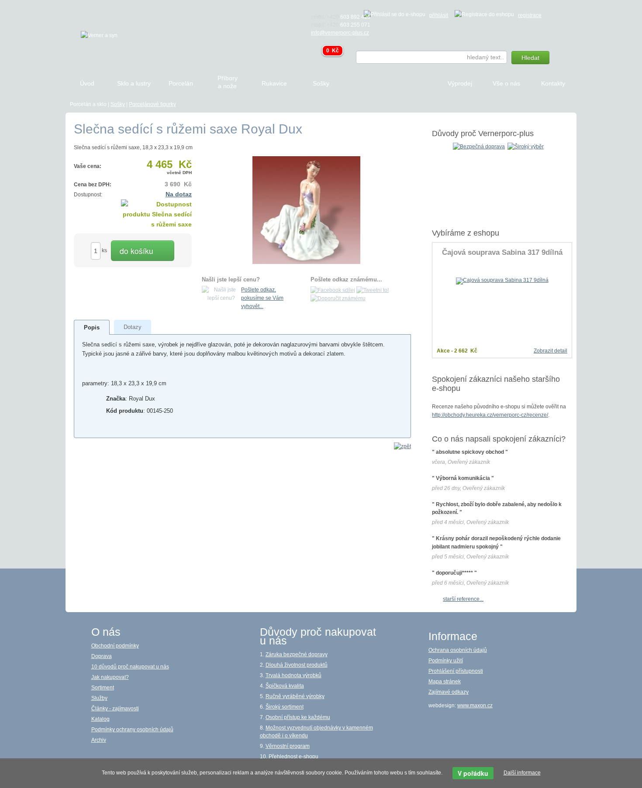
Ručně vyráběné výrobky (295, 696)
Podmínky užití (445, 661)
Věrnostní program (288, 746)
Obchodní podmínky (115, 646)
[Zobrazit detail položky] (502, 281)
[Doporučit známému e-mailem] (338, 298)
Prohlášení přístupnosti (455, 671)
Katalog (100, 719)
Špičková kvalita (285, 686)
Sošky (117, 104)
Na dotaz (179, 194)
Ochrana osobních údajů (457, 650)
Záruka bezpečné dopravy (297, 654)
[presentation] (91, 327)
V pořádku (473, 773)
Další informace (522, 773)
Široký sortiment (285, 707)
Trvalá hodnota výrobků (293, 675)
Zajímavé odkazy (448, 692)
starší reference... (463, 599)
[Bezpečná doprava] (479, 146)
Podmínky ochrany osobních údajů (132, 729)
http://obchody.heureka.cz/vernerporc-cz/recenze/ (490, 415)
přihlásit (438, 15)
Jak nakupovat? (110, 677)
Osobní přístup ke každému (298, 717)
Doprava (101, 656)
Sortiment (102, 688)
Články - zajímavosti (115, 709)
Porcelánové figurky (152, 104)
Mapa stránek (444, 681)
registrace (530, 15)
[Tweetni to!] (372, 290)
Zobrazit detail (550, 351)
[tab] (92, 327)
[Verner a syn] (99, 35)
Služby (99, 698)
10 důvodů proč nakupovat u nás (130, 667)
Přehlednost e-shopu (293, 757)
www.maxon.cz (475, 705)
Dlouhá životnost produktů (297, 665)
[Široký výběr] (525, 146)
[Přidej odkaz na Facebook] (333, 290)
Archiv (98, 740)
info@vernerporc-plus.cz (340, 33)
